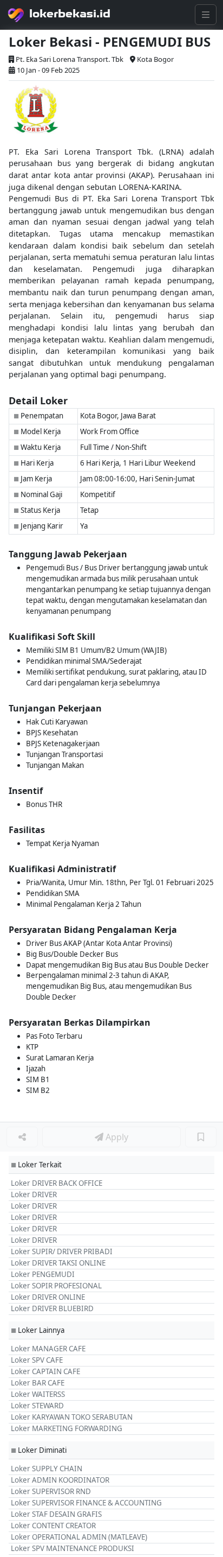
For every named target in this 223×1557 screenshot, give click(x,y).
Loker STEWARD (37, 1405)
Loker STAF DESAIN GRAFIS (56, 1514)
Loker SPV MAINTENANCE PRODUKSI (72, 1548)
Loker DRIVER (34, 1194)
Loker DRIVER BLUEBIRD (52, 1308)
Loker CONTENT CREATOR (53, 1525)
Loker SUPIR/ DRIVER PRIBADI (62, 1251)
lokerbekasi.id (69, 13)
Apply (115, 1137)
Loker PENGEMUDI (43, 1274)
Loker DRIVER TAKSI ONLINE (58, 1263)
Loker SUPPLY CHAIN (46, 1468)
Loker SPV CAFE (37, 1360)
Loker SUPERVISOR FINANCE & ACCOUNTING (86, 1503)
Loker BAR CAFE (37, 1383)
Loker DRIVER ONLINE (48, 1297)
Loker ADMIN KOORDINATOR (60, 1480)
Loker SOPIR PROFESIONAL (56, 1286)
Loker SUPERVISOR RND (51, 1491)
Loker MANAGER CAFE (48, 1348)
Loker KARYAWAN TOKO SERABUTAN (72, 1417)
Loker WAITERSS (38, 1394)
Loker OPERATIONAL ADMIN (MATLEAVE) (79, 1537)
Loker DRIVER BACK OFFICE (56, 1183)
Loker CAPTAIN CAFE (45, 1371)
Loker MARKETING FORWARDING (66, 1428)
